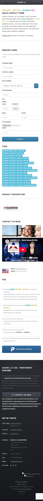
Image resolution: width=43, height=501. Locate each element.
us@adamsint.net (21, 269)
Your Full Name (7, 72)
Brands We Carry (15, 423)
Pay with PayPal (23, 349)
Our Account (14, 434)
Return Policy (21, 484)
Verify (4, 128)
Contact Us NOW (23, 395)
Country (15, 104)
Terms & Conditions (21, 482)
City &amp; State (4, 101)
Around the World (16, 430)
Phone (23, 113)
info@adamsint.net (16, 461)
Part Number (6, 81)
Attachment (6, 122)
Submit (20, 139)
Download (6, 36)
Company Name (7, 63)
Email (4, 113)
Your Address (7, 90)
